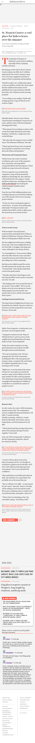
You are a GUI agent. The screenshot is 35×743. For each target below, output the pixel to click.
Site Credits (23, 713)
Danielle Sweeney (16, 26)
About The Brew (25, 698)
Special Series (7, 700)
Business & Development (6, 711)
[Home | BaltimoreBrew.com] (18, 1)
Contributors (24, 700)
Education (5, 26)
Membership (24, 708)
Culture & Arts (7, 718)
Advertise (23, 704)
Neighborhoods (5, 568)
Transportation (7, 735)
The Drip (5, 702)
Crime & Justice (7, 716)
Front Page (6, 698)
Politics (5, 706)
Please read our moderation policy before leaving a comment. (16, 631)
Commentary (6, 714)
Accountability (7, 708)
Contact (22, 702)
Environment (6, 723)
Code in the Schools (9, 184)
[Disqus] (17, 660)
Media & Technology (6, 725)
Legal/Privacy (25, 706)
